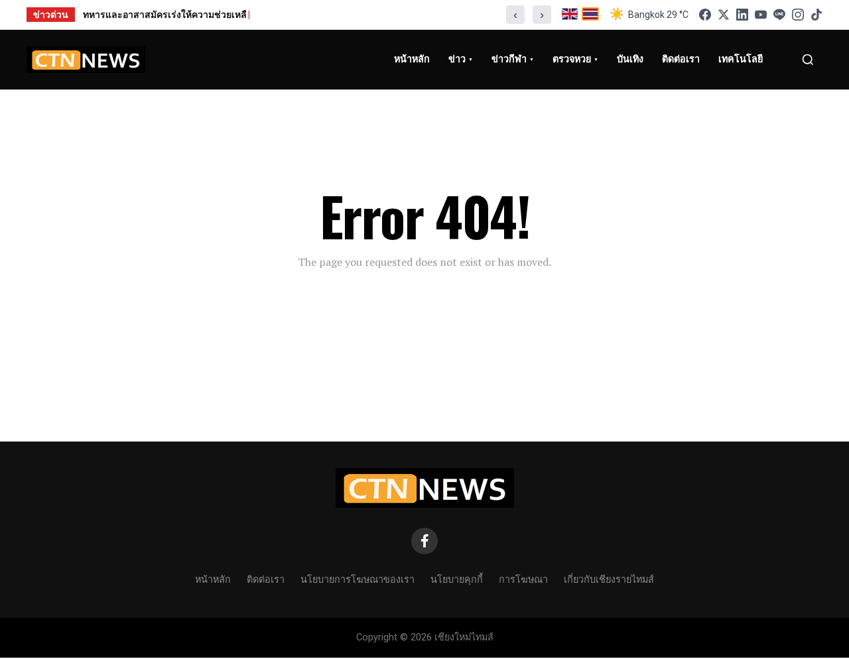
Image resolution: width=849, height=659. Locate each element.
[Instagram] (798, 15)
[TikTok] (816, 15)
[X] (724, 15)
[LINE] (779, 15)
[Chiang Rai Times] (86, 60)
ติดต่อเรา (266, 578)
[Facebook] (705, 15)
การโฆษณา (523, 578)
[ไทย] (590, 14)
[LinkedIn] (742, 15)
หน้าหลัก (213, 578)
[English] (570, 14)
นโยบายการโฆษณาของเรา (357, 578)
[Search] (807, 60)
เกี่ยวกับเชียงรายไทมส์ (609, 578)
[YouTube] (761, 15)
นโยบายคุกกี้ (456, 578)
